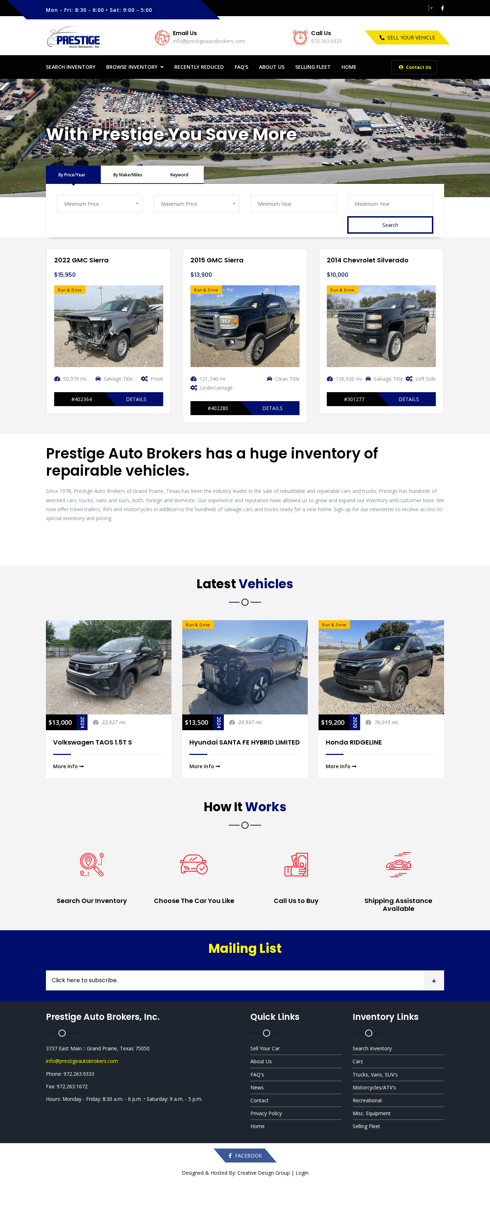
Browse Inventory (131, 66)
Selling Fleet (313, 66)
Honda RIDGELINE (354, 742)
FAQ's (241, 66)
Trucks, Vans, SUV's (375, 1074)
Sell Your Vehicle (411, 37)
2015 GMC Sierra (217, 260)
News (257, 1087)
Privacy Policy (266, 1113)
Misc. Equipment (372, 1113)
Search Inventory (70, 66)
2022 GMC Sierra (81, 260)
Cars (358, 1061)
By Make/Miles (127, 175)
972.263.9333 (326, 41)
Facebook (248, 1155)
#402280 (218, 408)
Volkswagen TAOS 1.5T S (92, 742)
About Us (271, 66)
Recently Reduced (199, 66)
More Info (66, 766)
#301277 (354, 399)
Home (349, 66)
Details (136, 399)
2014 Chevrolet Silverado (368, 260)
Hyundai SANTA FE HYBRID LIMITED (244, 742)
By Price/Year (71, 175)
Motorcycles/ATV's (374, 1087)
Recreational (367, 1100)
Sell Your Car (265, 1048)
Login (302, 1172)
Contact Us (418, 67)
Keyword (179, 175)
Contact (259, 1100)
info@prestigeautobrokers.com (209, 41)
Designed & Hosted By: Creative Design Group (236, 1172)
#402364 (81, 399)
